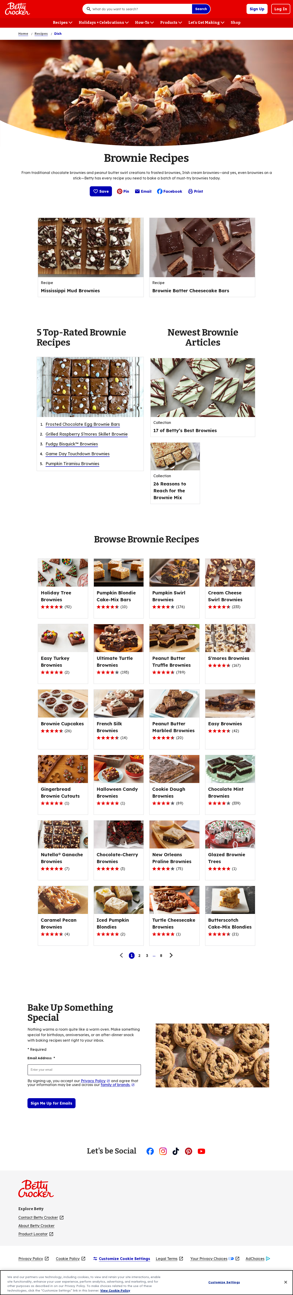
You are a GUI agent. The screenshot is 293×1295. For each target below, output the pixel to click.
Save (104, 191)
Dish (58, 34)
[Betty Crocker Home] (17, 9)
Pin (126, 191)
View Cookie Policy (115, 1290)
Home (23, 34)
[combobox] (141, 9)
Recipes (41, 34)
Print (198, 191)
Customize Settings (224, 1282)
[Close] (286, 1282)
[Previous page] (122, 955)
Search (201, 9)
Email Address (41, 1058)
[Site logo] (38, 1190)
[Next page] (170, 955)
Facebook (172, 191)
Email (146, 192)
